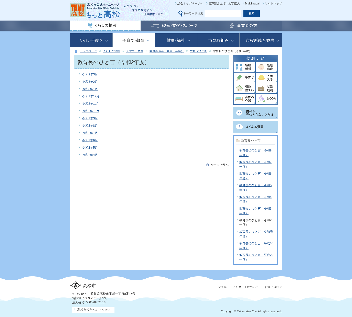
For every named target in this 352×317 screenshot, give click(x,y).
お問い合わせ (273, 287)
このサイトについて (245, 287)
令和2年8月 (90, 125)
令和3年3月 (90, 74)
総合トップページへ (190, 3)
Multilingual (252, 3)
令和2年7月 (90, 133)
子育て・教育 (134, 51)
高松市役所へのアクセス (94, 310)
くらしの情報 (111, 51)
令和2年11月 (90, 103)
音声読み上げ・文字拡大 (224, 3)
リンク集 (221, 287)
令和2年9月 (90, 118)
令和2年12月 (90, 96)
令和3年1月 (90, 89)
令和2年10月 (90, 111)
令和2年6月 (90, 140)
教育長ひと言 (198, 51)
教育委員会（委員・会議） (167, 51)
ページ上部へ (219, 165)
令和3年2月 (90, 81)
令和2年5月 (90, 147)
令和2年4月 (90, 155)
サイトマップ (273, 3)
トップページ (88, 51)
